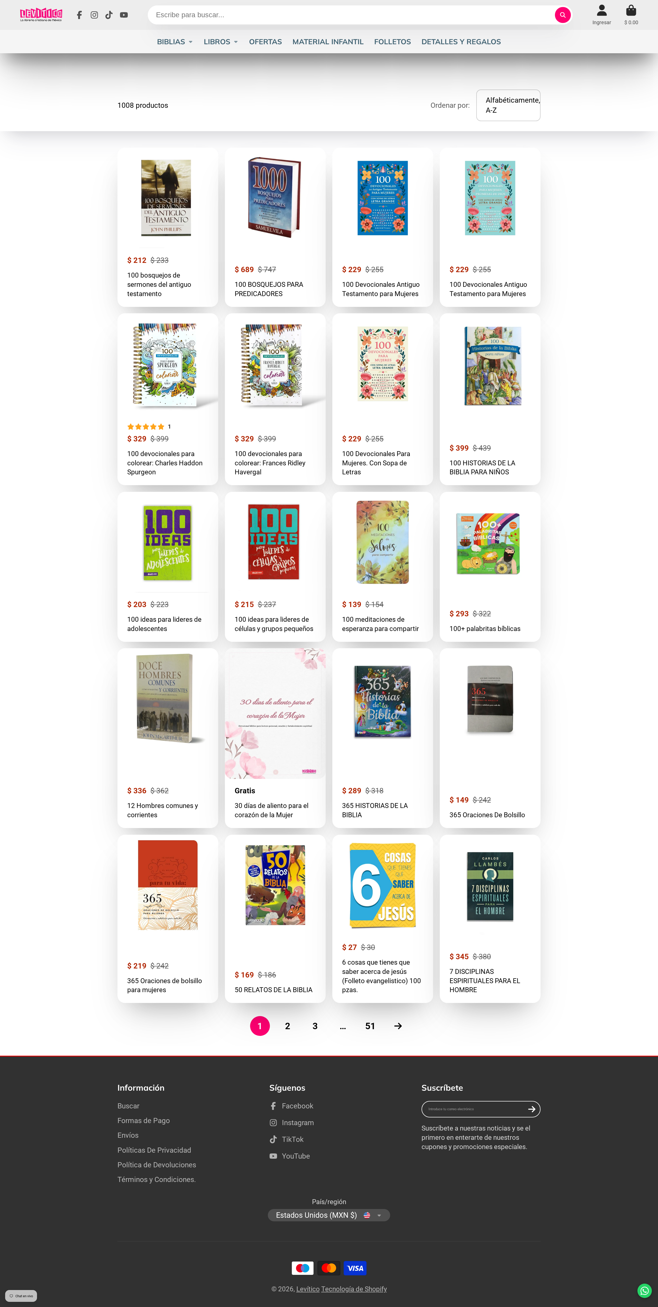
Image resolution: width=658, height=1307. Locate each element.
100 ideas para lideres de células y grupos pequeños (275, 567)
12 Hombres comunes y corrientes (167, 738)
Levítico (308, 1289)
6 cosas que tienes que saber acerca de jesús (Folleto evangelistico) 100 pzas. (382, 919)
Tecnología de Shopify (354, 1289)
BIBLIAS (171, 41)
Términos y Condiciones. (156, 1179)
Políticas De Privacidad (154, 1150)
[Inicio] (41, 15)
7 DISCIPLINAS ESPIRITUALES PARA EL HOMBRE (490, 919)
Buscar (128, 1106)
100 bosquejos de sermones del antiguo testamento (167, 227)
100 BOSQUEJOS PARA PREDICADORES (275, 227)
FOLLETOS (392, 41)
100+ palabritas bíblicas (490, 567)
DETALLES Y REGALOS (461, 41)
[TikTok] (109, 15)
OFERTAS (265, 41)
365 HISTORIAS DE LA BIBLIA (382, 738)
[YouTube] (124, 15)
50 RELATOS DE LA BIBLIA (275, 919)
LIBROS (217, 41)
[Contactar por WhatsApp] (644, 1291)
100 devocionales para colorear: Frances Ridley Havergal (275, 399)
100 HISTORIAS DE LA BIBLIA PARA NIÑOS (490, 399)
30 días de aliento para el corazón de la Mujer (275, 738)
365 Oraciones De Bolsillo (490, 738)
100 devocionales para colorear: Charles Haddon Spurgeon (167, 399)
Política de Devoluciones (156, 1165)
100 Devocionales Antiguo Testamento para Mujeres (382, 227)
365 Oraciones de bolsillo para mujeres (167, 919)
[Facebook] (79, 15)
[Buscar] (563, 15)
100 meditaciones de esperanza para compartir (382, 567)
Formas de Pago (143, 1120)
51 (370, 1026)
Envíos (128, 1135)
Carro (631, 15)
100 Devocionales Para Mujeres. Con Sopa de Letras (382, 399)
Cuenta (601, 15)
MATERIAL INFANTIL (328, 41)
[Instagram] (94, 15)
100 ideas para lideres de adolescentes (167, 567)
